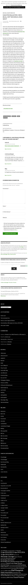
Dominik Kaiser (5, 565)
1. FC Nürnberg (18, 550)
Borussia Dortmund (10, 558)
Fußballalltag (7, 124)
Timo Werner (12, 575)
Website (5, 217)
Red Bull (14, 116)
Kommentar (6, 188)
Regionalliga (18, 572)
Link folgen (21, 246)
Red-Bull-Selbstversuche (9, 12)
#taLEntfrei (3, 411)
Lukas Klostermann (4, 568)
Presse (2, 520)
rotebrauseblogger (14, 21)
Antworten (8, 149)
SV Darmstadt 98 (5, 575)
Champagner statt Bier (5, 490)
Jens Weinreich (4, 372)
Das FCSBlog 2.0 (4, 365)
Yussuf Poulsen (18, 577)
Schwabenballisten (5, 448)
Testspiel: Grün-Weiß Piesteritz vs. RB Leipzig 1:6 (15, 334)
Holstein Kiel (24, 566)
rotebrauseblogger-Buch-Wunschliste (14, 253)
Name (4, 206)
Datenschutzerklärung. (16, 5)
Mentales (10, 341)
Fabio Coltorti (4, 566)
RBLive (2, 440)
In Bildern (3, 502)
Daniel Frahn (10, 563)
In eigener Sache (4, 505)
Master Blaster (7, 116)
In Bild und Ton (4, 500)
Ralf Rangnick (17, 570)
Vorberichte (3, 539)
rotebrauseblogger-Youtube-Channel (8, 282)
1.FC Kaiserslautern (11, 550)
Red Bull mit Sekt (18, 61)
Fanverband (3, 418)
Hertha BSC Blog (4, 370)
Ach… (2, 480)
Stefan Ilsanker (24, 574)
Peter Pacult (3, 570)
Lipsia (2, 469)
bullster (2, 416)
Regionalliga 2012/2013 (6, 574)
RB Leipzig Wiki (4, 431)
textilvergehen (4, 397)
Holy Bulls (3, 421)
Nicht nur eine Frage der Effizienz (8, 320)
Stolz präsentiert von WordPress (6, 583)
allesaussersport (4, 355)
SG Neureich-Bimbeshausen (6, 385)
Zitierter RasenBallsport (6, 542)
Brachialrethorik (4, 488)
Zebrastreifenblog (4, 402)
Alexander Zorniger (8, 556)
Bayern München (18, 556)
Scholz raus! (3, 315)
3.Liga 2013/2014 (7, 554)
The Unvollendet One (5, 318)
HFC (21, 566)
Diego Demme (18, 563)
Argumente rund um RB (6, 485)
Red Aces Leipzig (4, 445)
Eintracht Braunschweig (13, 565)
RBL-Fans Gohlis (4, 435)
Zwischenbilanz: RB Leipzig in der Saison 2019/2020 (12, 323)
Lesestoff (2, 510)
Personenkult (3, 515)
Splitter (2, 530)
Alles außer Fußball (5, 325)
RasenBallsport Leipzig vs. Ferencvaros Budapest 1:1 (14, 130)
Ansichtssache (4, 483)
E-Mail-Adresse (7, 211)
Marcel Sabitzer (20, 568)
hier (16, 229)
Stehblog (2, 392)
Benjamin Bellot (3, 558)
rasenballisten (4, 423)
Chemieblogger (4, 459)
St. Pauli (19, 574)
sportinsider (3, 390)
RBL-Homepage (4, 438)
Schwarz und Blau (4, 382)
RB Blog (2, 428)
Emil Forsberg (22, 565)
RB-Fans (2, 433)
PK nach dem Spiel (4, 517)
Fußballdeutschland (5, 495)
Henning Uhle (3, 339)
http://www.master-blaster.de (12, 145)
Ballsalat (2, 360)
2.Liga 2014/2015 (7, 552)
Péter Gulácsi (8, 570)
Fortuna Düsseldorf (16, 566)
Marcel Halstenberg (12, 568)
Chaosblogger (4, 457)
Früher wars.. (3, 493)
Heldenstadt (3, 464)
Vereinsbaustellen (4, 534)
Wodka (5, 117)
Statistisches (3, 532)
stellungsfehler (4, 395)
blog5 (2, 363)
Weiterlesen (3, 296)
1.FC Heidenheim (4, 550)
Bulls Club (3, 413)
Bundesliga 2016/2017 (7, 560)
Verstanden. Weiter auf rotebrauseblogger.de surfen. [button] (14, 7)
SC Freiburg (14, 574)
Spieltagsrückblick (4, 527)
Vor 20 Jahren (4, 537)
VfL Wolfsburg (4, 577)
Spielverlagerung (4, 387)
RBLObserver (3, 443)
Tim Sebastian (18, 575)
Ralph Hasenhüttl (6, 572)
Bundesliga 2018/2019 (19, 561)
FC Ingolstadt (10, 566)
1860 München (16, 554)
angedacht (3, 358)
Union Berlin (23, 575)
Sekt (19, 116)
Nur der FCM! (4, 377)
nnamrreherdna (4, 471)
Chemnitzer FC (3, 563)
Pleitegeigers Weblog (5, 380)
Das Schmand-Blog (5, 462)
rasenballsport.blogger (5, 426)
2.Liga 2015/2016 (19, 552)
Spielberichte (3, 525)
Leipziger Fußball (4, 507)
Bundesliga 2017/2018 (7, 561)
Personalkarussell (4, 512)
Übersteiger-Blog (4, 399)
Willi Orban (10, 577)
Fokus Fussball (4, 367)
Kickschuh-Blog (4, 375)
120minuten (3, 353)
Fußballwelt (3, 498)
